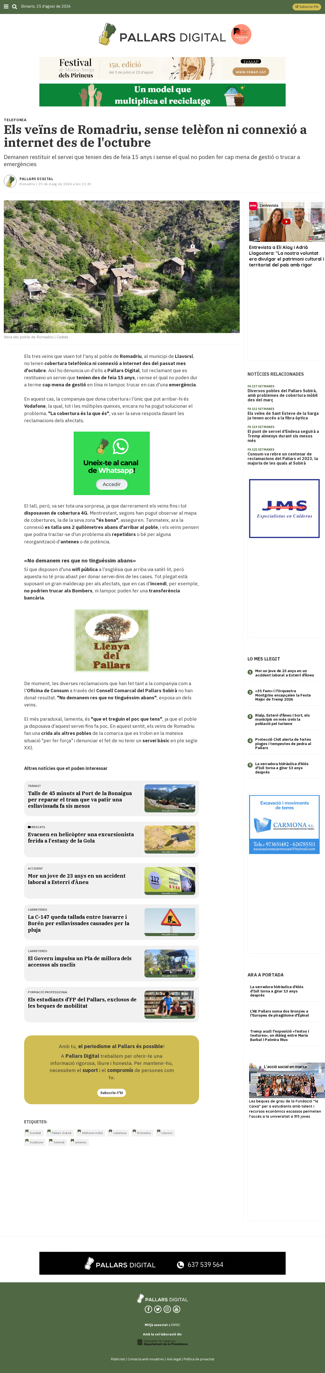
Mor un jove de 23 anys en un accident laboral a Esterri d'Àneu (77, 879)
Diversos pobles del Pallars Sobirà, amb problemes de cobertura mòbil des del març (283, 395)
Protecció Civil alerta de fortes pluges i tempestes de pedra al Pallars (283, 743)
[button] (306, 7)
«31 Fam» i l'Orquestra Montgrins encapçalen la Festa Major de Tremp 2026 (283, 695)
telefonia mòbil (92, 1133)
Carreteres (37, 909)
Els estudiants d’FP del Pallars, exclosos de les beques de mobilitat (82, 1002)
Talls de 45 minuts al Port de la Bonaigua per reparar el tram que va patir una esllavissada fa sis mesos (80, 799)
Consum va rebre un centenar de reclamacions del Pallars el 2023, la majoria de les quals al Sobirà (283, 458)
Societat (35, 1133)
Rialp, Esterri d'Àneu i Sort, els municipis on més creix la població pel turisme (282, 719)
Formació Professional (48, 992)
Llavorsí (166, 1133)
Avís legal (174, 1359)
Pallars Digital (36, 179)
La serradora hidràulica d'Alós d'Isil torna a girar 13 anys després (281, 768)
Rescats (38, 827)
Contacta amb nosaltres (146, 1359)
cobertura (119, 1133)
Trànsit (34, 786)
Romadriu (144, 1133)
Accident (35, 868)
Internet (59, 1142)
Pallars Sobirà (61, 1133)
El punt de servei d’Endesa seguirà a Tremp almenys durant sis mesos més (283, 436)
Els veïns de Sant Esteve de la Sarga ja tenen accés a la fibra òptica (283, 415)
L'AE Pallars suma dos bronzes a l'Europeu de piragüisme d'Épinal (279, 1013)
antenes (80, 1142)
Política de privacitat (199, 1359)
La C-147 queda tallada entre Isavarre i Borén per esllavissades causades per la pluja (78, 923)
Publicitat (118, 1359)
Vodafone (36, 1142)
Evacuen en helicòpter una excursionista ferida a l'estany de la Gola (81, 837)
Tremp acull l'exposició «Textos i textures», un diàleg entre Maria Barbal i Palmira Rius (279, 1035)
